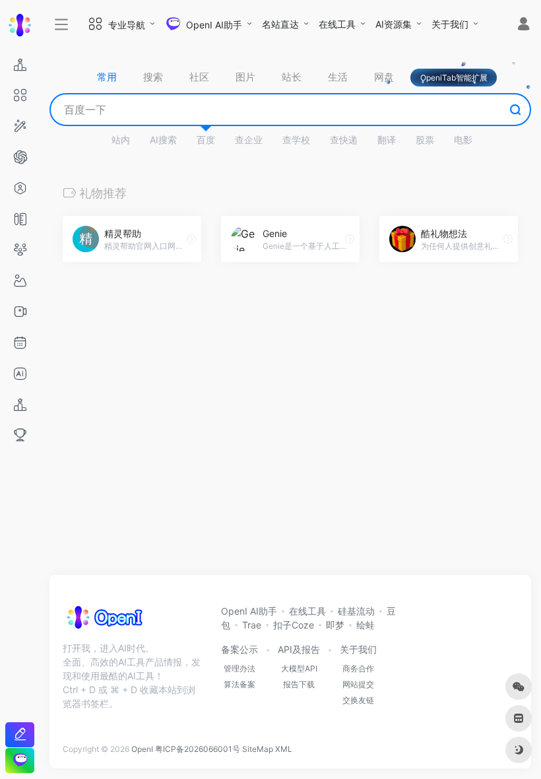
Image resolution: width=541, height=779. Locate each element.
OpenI (142, 749)
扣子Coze (293, 624)
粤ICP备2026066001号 (197, 749)
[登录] (523, 25)
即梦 (335, 624)
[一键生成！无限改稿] (19, 734)
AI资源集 (393, 24)
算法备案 (239, 684)
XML (283, 749)
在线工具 (337, 24)
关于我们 (449, 24)
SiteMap (257, 749)
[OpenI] (104, 621)
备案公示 (239, 649)
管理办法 (239, 668)
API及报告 (299, 649)
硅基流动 (356, 611)
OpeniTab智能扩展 (454, 78)
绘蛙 (365, 624)
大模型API (299, 668)
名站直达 (280, 24)
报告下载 (299, 684)
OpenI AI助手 (249, 611)
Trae (251, 624)
